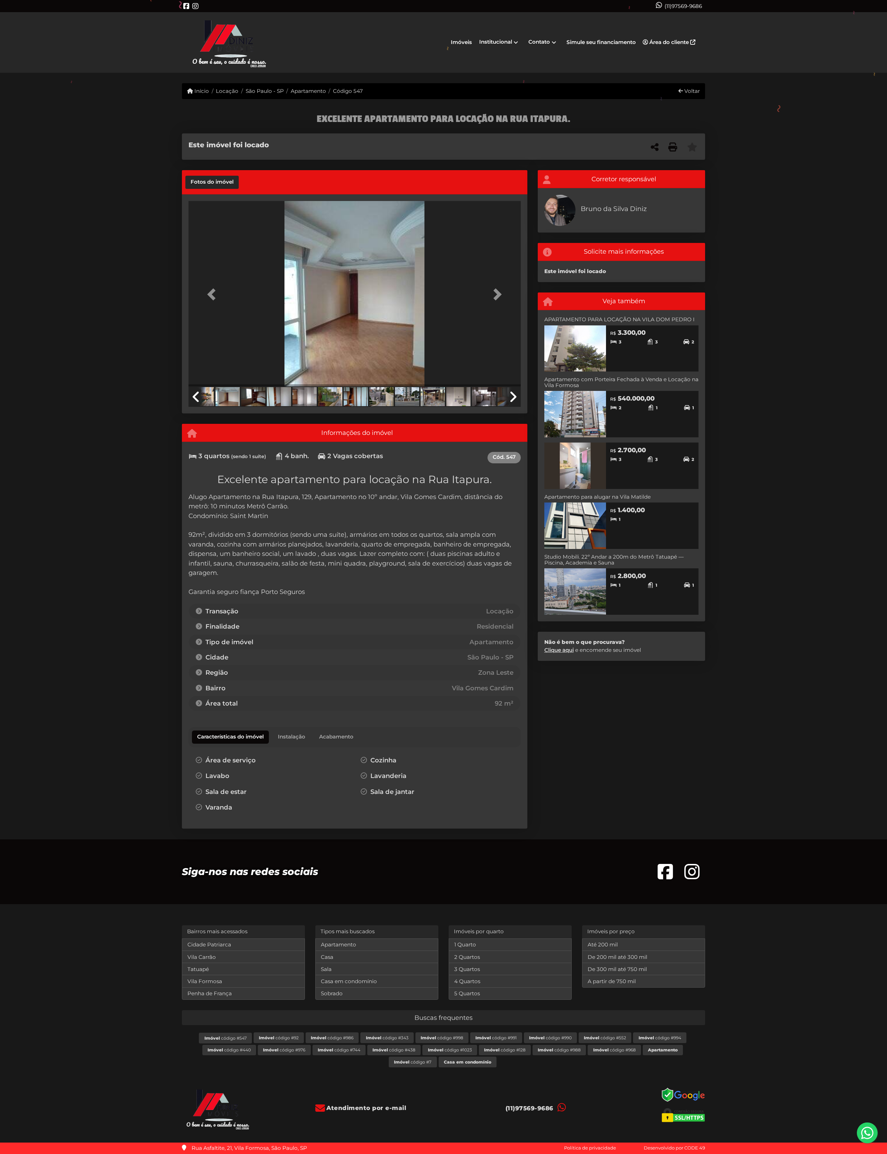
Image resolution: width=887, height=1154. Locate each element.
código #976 (284, 1049)
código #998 (442, 1037)
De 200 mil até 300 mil (617, 957)
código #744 (339, 1049)
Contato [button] (539, 41)
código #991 (496, 1037)
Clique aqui (559, 650)
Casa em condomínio (349, 981)
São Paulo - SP (264, 91)
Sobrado (332, 993)
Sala (326, 969)
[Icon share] (186, 6)
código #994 (660, 1037)
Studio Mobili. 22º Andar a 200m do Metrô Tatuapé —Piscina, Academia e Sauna (614, 559)
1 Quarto (465, 944)
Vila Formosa (204, 981)
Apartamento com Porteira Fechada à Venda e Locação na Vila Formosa (621, 382)
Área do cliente (669, 42)
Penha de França (209, 993)
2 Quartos (467, 957)
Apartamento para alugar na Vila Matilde (597, 496)
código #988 (559, 1049)
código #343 (387, 1037)
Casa (327, 957)
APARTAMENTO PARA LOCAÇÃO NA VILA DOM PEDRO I (619, 319)
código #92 (279, 1037)
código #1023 (450, 1049)
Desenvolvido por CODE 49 (674, 1148)
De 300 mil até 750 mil (617, 969)
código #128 (505, 1049)
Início (201, 91)
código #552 (605, 1037)
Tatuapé (198, 969)
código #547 (225, 1038)
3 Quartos (467, 969)
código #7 (412, 1062)
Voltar (691, 91)
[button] (213, 294)
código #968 (614, 1049)
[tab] (212, 182)
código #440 (229, 1049)
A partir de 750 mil (612, 981)
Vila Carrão (201, 957)
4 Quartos (467, 981)
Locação (227, 91)
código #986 (332, 1037)
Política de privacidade (590, 1148)
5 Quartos (467, 993)
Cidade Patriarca (209, 944)
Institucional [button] (495, 41)
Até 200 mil (603, 944)
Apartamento (308, 91)
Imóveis (461, 42)
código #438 (393, 1049)
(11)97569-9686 (683, 6)
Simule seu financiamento (601, 42)
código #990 (550, 1037)
